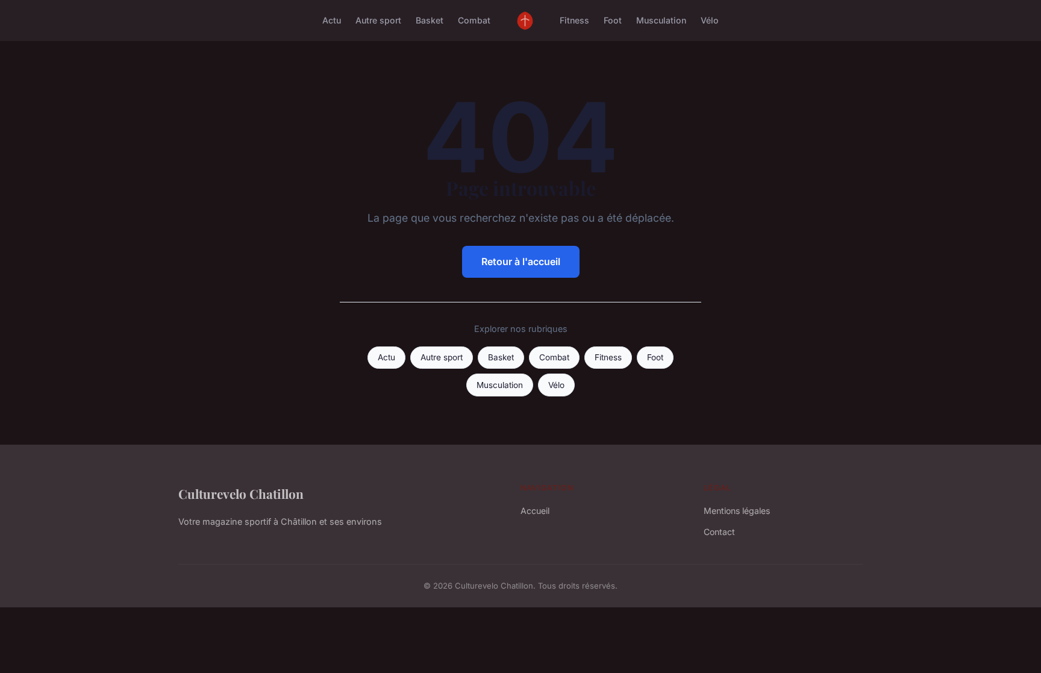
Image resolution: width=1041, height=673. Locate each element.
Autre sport (378, 20)
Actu (331, 20)
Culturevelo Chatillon (241, 493)
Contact (719, 532)
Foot (613, 20)
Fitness (574, 20)
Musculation (661, 20)
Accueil (534, 511)
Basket (429, 20)
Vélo (710, 20)
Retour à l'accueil (520, 261)
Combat (474, 20)
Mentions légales (737, 511)
